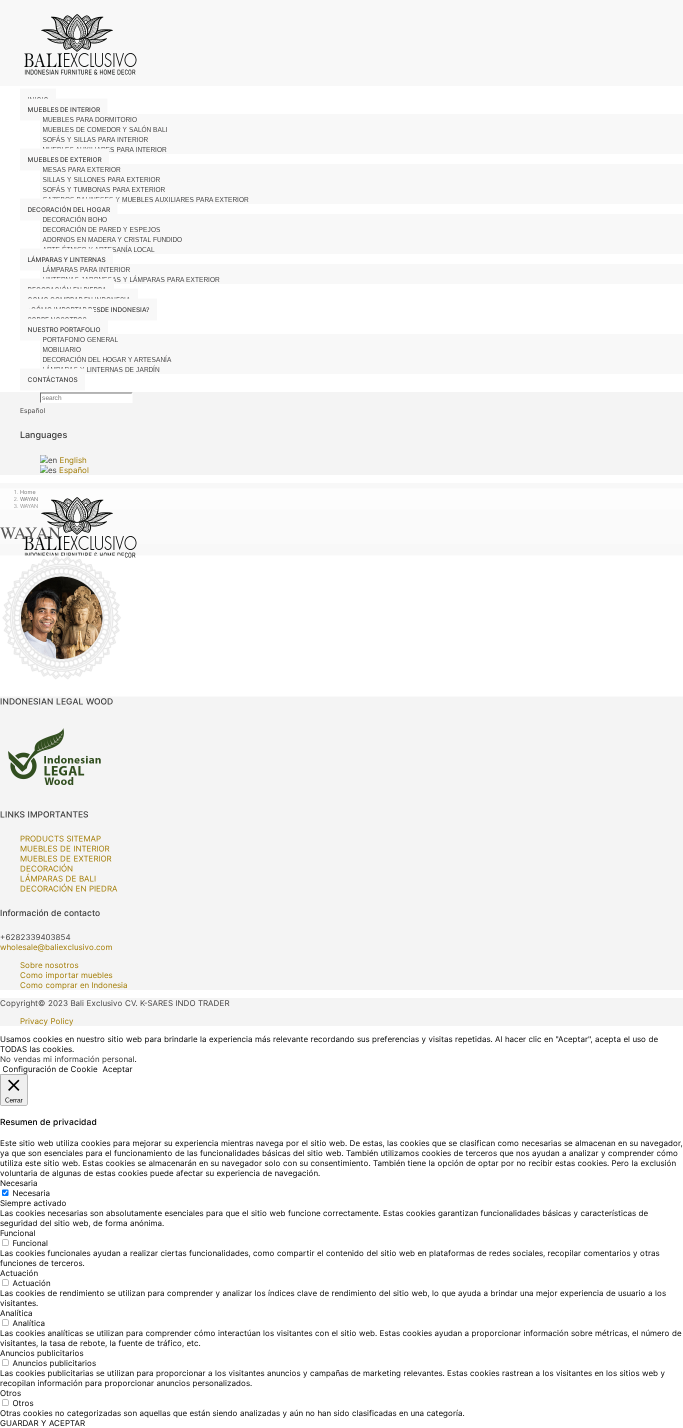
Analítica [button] (16, 1313)
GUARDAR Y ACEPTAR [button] (42, 1423)
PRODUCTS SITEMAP (60, 839)
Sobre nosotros (49, 965)
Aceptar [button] (117, 1069)
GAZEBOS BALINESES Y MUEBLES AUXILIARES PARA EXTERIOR (145, 200)
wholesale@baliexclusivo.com (56, 947)
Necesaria (31, 1193)
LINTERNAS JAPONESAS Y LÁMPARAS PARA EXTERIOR (131, 280)
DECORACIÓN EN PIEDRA (69, 889)
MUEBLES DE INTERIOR (65, 849)
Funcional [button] (18, 1233)
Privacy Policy (47, 1021)
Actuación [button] (19, 1273)
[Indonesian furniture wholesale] (77, 81)
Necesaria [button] (19, 1183)
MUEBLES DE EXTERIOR (66, 859)
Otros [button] (10, 1393)
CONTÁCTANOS (53, 380)
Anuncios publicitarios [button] (42, 1353)
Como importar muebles (66, 975)
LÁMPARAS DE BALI (58, 879)
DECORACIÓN (46, 869)
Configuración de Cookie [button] (50, 1069)
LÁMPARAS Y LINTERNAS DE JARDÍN (101, 370)
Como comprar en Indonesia (74, 985)
